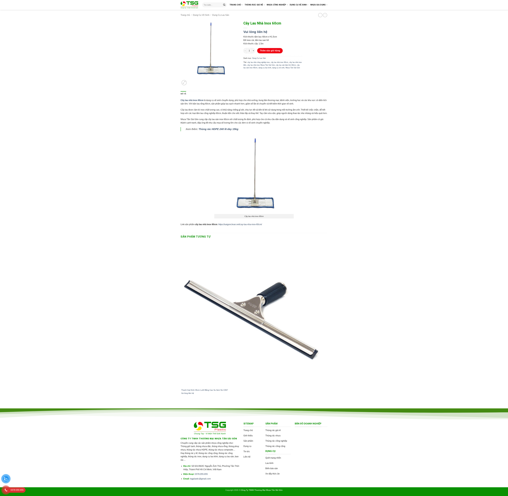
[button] (184, 82)
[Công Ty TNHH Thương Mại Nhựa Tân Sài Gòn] (189, 5)
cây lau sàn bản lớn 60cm (286, 65)
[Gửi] (224, 5)
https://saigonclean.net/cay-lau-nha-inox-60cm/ (240, 224)
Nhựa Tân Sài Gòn (292, 68)
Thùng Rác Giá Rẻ (254, 5)
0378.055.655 (201, 474)
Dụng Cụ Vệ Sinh (298, 5)
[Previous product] (325, 15)
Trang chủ (235, 5)
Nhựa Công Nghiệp (276, 5)
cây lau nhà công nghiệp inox (258, 62)
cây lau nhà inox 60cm (279, 62)
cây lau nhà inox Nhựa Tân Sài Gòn (261, 65)
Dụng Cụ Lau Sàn (220, 15)
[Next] (190, 81)
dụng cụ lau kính (264, 68)
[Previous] (181, 404)
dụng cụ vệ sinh (278, 68)
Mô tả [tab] (183, 94)
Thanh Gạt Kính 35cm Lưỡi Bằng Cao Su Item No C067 (204, 390)
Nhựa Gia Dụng (318, 5)
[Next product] (320, 15)
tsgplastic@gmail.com (200, 479)
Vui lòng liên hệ (255, 32)
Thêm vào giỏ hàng (270, 50)
